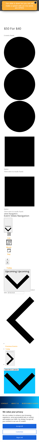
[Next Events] (7, 263)
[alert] (19, 153)
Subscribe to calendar (11, 369)
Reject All (19, 437)
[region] (19, 425)
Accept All (19, 426)
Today (9, 268)
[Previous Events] (7, 259)
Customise (19, 432)
